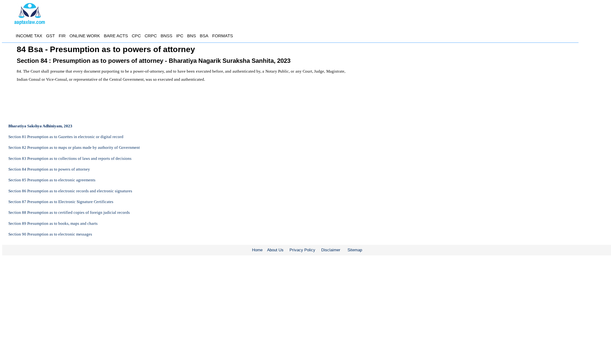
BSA (204, 35)
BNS (191, 35)
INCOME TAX (29, 35)
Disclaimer (330, 250)
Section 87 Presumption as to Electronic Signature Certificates (60, 201)
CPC (136, 35)
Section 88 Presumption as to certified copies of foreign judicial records (69, 212)
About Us (275, 250)
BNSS (166, 35)
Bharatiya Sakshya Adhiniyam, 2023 (40, 126)
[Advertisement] (461, 80)
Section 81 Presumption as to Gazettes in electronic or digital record (65, 136)
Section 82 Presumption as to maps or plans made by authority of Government (74, 147)
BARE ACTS (116, 35)
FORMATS (222, 35)
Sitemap (355, 250)
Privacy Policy (302, 250)
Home (257, 250)
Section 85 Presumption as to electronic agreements (51, 180)
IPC (179, 35)
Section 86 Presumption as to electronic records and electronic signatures (70, 191)
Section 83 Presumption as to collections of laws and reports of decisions (70, 158)
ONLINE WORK (84, 35)
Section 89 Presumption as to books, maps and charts (53, 223)
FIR (62, 35)
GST (50, 35)
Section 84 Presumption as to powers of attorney (49, 169)
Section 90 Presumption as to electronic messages (50, 234)
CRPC (151, 35)
